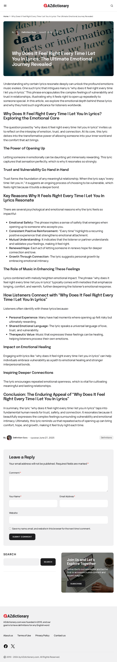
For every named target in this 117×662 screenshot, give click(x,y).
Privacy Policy (42, 635)
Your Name (15, 496)
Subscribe (76, 584)
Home (5, 16)
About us (8, 635)
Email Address (67, 496)
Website (13, 512)
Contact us (59, 635)
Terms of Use (24, 635)
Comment (15, 472)
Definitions (106, 437)
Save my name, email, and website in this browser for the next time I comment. (51, 528)
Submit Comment (22, 537)
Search (9, 554)
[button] (5, 5)
